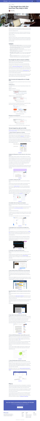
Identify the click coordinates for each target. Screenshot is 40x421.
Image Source (20, 152)
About (22, 413)
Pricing (9, 1)
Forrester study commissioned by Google (17, 66)
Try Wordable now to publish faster (24, 396)
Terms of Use (34, 413)
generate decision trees (26, 70)
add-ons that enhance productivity (13, 130)
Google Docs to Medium (28, 417)
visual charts (20, 193)
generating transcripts (25, 255)
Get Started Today (20, 407)
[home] (5, 1)
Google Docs (22, 136)
